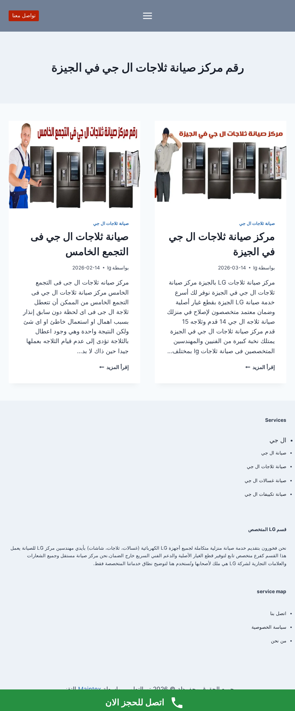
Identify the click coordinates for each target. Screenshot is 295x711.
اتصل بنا (278, 613)
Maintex (89, 689)
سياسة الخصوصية (268, 627)
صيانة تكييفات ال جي (265, 494)
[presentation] (220, 164)
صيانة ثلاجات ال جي (257, 223)
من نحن (278, 640)
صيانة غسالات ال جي (265, 480)
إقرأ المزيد (260, 367)
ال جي (277, 440)
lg (255, 268)
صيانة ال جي (273, 453)
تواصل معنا (24, 15)
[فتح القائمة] (147, 15)
